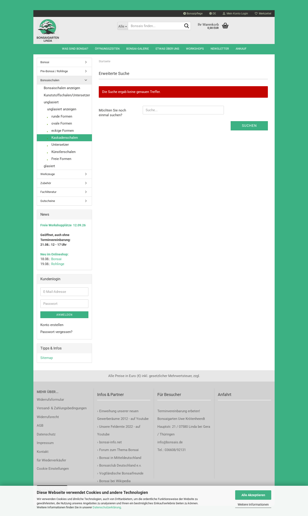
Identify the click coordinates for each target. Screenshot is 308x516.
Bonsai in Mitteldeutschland (120, 458)
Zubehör (45, 183)
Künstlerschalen (63, 152)
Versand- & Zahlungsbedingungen (62, 408)
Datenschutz (46, 434)
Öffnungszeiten (107, 48)
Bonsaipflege (194, 13)
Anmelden (64, 314)
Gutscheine (47, 201)
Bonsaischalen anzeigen (62, 88)
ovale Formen (61, 123)
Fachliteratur (48, 192)
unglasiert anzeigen (61, 109)
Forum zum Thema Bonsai (119, 450)
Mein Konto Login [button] (236, 13)
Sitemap (46, 358)
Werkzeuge (47, 174)
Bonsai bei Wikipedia (115, 481)
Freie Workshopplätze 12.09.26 (63, 225)
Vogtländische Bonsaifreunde (121, 473)
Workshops (195, 48)
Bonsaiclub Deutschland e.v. (120, 465)
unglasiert (51, 102)
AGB (40, 425)
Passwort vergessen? (56, 332)
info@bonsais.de (170, 442)
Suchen (249, 126)
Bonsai (44, 62)
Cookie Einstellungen (53, 469)
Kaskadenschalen (64, 138)
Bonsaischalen (49, 80)
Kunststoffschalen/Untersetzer (67, 95)
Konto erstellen (51, 325)
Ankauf (241, 48)
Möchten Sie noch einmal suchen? (112, 112)
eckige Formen (62, 131)
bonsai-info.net (110, 442)
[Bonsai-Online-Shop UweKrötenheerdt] (73, 30)
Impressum (45, 443)
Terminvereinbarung (172, 411)
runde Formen (61, 116)
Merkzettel (264, 13)
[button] (212, 13)
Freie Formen (61, 159)
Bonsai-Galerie (137, 48)
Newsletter (220, 48)
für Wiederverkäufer (51, 460)
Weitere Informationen (253, 504)
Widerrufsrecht (48, 417)
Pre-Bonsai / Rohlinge (54, 71)
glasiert (49, 166)
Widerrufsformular (50, 400)
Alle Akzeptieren (253, 495)
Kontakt (42, 452)
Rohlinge (57, 264)
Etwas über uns (167, 48)
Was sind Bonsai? (75, 48)
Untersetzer (60, 145)
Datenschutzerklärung (107, 507)
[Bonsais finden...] (186, 26)
